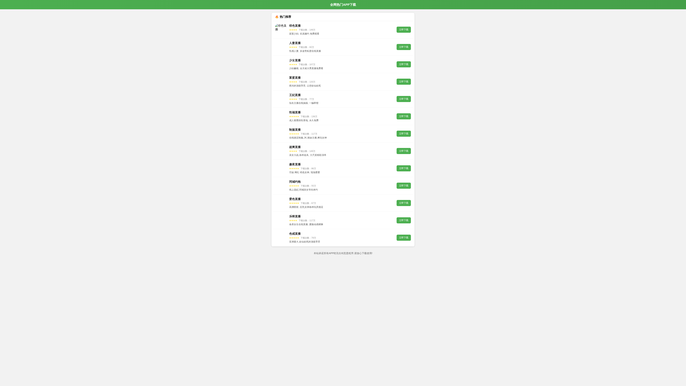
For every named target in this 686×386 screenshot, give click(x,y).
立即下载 (403, 29)
